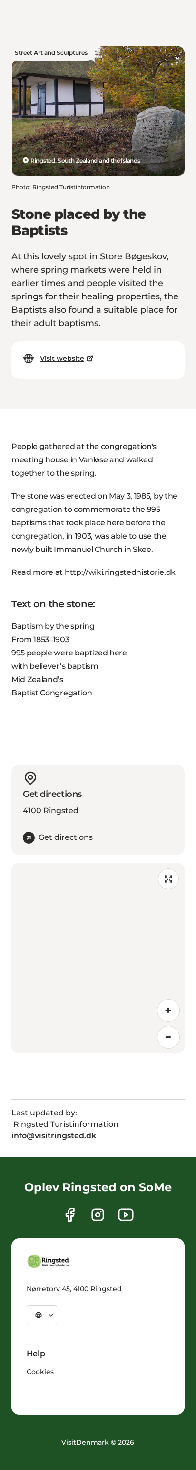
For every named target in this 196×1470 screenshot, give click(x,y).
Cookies (40, 1372)
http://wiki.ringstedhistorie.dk (120, 572)
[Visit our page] (69, 1214)
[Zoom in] (168, 1010)
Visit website (62, 358)
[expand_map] (168, 878)
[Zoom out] (168, 1037)
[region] (98, 958)
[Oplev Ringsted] (48, 1261)
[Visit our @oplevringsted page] (126, 1214)
